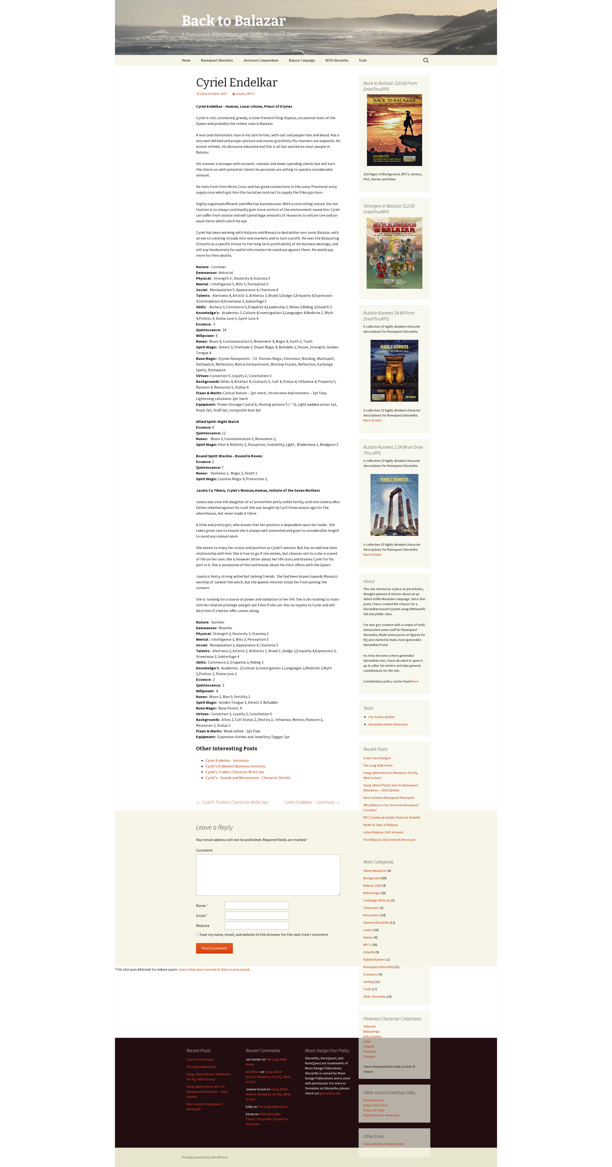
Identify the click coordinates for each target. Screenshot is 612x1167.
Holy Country (372, 1036)
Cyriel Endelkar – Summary (312, 802)
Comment (204, 850)
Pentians (369, 1051)
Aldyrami (369, 1026)
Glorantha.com (373, 1100)
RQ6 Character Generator (381, 1115)
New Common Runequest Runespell (388, 797)
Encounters (371, 915)
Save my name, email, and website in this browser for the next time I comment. (264, 934)
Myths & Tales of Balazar (380, 825)
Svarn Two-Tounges (377, 758)
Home (186, 60)
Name (202, 905)
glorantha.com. (330, 1093)
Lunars (240, 93)
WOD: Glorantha (374, 996)
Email (202, 915)
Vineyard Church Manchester (383, 1144)
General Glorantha (376, 922)
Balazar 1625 (372, 885)
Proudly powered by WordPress (205, 1157)
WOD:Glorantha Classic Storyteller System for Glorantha (267, 1119)
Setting (368, 982)
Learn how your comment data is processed (214, 969)
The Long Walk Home (378, 765)
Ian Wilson (253, 1072)
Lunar (367, 1041)
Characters (371, 908)
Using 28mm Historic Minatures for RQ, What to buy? (268, 1077)
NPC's (251, 93)
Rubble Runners (374, 959)
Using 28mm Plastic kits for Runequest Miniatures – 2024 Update (206, 1091)
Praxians (369, 1056)
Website (202, 925)
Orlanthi (369, 952)
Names (368, 937)
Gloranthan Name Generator (388, 724)
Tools (363, 60)
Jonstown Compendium (261, 60)
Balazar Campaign (302, 60)
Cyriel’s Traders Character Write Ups (232, 802)
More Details (372, 420)
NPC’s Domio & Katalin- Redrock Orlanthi (391, 817)
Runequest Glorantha (217, 60)
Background (372, 878)
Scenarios (370, 974)
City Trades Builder (381, 717)
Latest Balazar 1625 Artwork (383, 832)
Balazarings (371, 893)
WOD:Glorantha (336, 60)
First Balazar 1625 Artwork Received (389, 839)
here (415, 681)
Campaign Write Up (376, 900)
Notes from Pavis (375, 1105)
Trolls (367, 989)
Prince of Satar (374, 1110)
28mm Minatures (375, 871)
